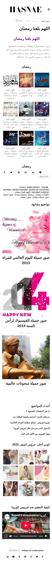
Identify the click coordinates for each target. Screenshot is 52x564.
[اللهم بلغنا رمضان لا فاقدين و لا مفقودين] (26, 80)
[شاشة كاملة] (5, 536)
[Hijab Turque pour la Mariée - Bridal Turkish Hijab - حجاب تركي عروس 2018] (10, 457)
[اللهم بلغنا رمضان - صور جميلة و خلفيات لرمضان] (10, 80)
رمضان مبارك (20, 195)
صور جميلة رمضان (40, 197)
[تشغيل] (46, 536)
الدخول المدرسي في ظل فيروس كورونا (32, 428)
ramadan (7, 190)
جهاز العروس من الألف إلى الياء (35, 434)
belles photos (33, 187)
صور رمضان (25, 197)
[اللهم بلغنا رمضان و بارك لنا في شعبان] (42, 80)
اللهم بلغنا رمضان (22, 192)
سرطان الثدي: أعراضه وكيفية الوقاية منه (31, 417)
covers (22, 187)
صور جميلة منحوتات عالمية (26, 383)
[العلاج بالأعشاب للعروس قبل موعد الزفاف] (42, 488)
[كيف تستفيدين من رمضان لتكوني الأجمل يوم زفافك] (42, 472)
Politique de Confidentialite (32, 551)
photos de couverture (39, 190)
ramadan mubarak (40, 192)
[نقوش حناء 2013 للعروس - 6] (10, 488)
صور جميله (45, 21)
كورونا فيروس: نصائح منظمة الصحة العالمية (30, 422)
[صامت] (10, 536)
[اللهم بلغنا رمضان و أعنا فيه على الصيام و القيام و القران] (26, 138)
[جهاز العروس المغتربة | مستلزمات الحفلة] (10, 472)
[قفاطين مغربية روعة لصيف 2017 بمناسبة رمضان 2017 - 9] (26, 472)
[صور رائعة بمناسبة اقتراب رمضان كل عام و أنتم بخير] (42, 138)
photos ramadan (20, 190)
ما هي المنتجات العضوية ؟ (38, 411)
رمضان (31, 195)
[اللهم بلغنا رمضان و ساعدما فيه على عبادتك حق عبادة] (10, 109)
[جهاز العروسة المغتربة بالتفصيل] (26, 457)
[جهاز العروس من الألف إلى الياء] (42, 457)
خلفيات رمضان (42, 195)
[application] (26, 525)
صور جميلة (8, 195)
